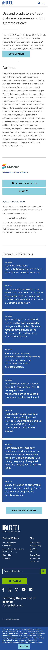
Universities (7, 555)
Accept (25, 646)
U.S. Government (9, 543)
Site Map (33, 549)
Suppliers (6, 558)
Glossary (33, 552)
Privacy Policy (35, 543)
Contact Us (34, 561)
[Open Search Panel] (39, 3)
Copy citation (16, 54)
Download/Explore (26, 183)
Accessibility (35, 558)
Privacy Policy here (33, 638)
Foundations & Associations (13, 549)
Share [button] (22, 191)
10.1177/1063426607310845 (15, 172)
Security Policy (35, 546)
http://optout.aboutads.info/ (13, 642)
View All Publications (24, 510)
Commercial (7, 546)
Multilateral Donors (9, 552)
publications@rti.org (16, 218)
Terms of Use (35, 555)
